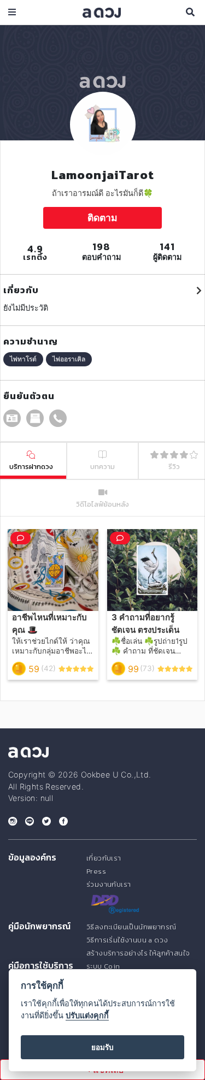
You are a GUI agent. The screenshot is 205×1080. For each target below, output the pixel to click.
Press (96, 871)
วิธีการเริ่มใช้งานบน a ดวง (127, 940)
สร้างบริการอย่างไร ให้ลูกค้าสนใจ (138, 953)
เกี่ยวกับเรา (103, 858)
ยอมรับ (102, 1047)
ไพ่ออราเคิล (68, 359)
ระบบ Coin (103, 966)
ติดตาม (102, 217)
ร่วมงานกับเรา (108, 884)
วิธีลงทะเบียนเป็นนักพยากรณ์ (131, 927)
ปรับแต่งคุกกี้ (87, 1015)
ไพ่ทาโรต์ (23, 359)
